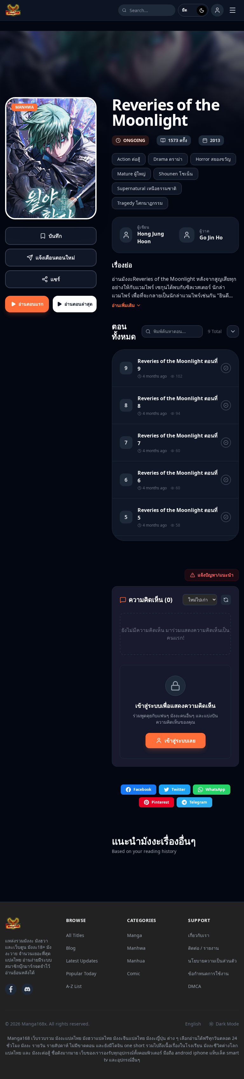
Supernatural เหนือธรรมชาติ (146, 188)
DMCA (194, 986)
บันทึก (55, 235)
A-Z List (74, 986)
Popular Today (81, 973)
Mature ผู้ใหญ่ (131, 174)
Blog (71, 948)
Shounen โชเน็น (176, 174)
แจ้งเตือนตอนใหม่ (55, 257)
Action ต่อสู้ (128, 159)
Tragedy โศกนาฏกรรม (140, 203)
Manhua (136, 961)
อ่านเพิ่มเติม (123, 305)
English (193, 1024)
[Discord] (27, 989)
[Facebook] (11, 989)
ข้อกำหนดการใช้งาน (208, 973)
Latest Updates (82, 961)
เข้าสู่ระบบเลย (180, 740)
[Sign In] (217, 10)
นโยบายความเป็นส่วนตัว (212, 961)
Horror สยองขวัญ (213, 159)
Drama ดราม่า (167, 159)
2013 (215, 140)
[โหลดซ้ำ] (226, 600)
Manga (134, 935)
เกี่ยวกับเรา (198, 935)
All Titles (75, 935)
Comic (133, 973)
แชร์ (55, 279)
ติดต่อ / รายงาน (203, 948)
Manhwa (136, 948)
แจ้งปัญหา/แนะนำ (216, 575)
